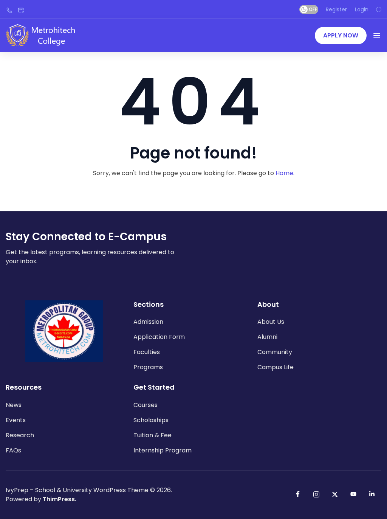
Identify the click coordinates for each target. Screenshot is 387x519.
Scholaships (151, 420)
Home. (285, 173)
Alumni (267, 337)
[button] (341, 35)
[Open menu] (376, 35)
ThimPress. (59, 499)
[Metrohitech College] (44, 35)
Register (336, 9)
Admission (148, 321)
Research (20, 435)
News (14, 405)
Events (16, 420)
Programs (148, 367)
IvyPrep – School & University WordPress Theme (77, 490)
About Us (270, 321)
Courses (145, 405)
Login (361, 9)
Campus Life (275, 367)
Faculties (146, 352)
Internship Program (162, 450)
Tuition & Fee (152, 435)
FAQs (13, 450)
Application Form (159, 337)
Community (274, 352)
